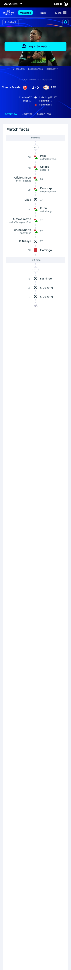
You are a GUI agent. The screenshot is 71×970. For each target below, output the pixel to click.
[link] (25, 12)
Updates (27, 113)
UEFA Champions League (8, 12)
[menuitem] (26, 12)
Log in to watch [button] (39, 46)
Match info (44, 113)
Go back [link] (12, 22)
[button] (60, 12)
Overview (11, 113)
